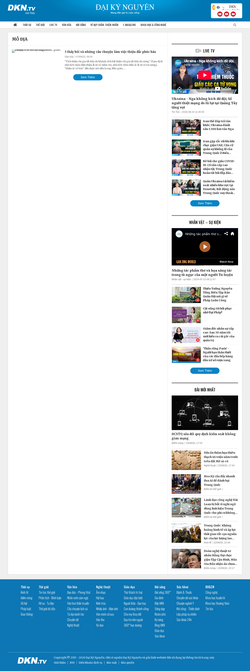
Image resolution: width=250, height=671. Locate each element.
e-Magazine (129, 25)
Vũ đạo (100, 625)
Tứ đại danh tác (75, 614)
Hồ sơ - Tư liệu (46, 603)
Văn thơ (100, 619)
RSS (72, 662)
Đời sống (81, 25)
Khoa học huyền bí (215, 597)
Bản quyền (127, 662)
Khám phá (160, 614)
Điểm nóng (177, 443)
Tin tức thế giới (47, 592)
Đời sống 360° (163, 592)
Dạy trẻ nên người (133, 619)
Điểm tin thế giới (212, 489)
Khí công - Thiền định (188, 608)
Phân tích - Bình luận (50, 597)
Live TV (53, 25)
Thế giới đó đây (47, 608)
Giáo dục (129, 587)
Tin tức (209, 608)
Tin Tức (176, 112)
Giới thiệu (60, 662)
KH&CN (209, 587)
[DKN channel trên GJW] (231, 7)
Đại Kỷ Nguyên (132, 657)
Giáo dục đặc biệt (133, 597)
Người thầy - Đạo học (135, 603)
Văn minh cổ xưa (105, 614)
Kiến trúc (101, 603)
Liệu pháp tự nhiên (186, 614)
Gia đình (159, 597)
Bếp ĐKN (159, 603)
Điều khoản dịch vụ (90, 662)
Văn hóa (66, 25)
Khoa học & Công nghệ (153, 25)
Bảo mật (111, 662)
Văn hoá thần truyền (78, 603)
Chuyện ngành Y (185, 603)
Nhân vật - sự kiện (181, 279)
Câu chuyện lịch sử (77, 608)
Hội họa (100, 597)
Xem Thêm (88, 77)
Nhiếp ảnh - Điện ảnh (107, 608)
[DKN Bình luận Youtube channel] (226, 14)
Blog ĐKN (160, 625)
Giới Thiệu (30, 13)
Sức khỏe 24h (184, 619)
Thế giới (40, 25)
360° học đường (133, 625)
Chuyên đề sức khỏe (187, 597)
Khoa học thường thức (217, 603)
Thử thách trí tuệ (133, 592)
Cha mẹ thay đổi (132, 614)
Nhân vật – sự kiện (205, 222)
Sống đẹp (160, 608)
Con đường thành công (136, 608)
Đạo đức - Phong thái (78, 592)
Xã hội (24, 603)
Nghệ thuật (210, 465)
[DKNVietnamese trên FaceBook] (218, 7)
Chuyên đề (73, 619)
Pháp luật (26, 608)
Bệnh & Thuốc (184, 592)
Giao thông (27, 614)
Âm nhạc (101, 592)
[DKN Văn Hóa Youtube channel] (233, 14)
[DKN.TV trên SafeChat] (213, 7)
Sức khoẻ (160, 636)
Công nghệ (211, 592)
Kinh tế (207, 542)
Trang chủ (15, 24)
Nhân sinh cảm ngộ (77, 597)
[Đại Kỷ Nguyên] (22, 7)
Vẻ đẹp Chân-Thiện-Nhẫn (104, 25)
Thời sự (27, 25)
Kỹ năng (159, 619)
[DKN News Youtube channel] (219, 14)
